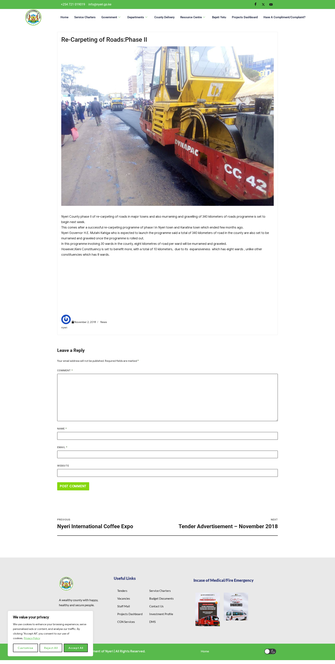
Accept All (75, 648)
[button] (270, 651)
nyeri (64, 327)
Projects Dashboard (245, 17)
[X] (263, 4)
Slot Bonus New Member (81, 276)
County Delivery (164, 17)
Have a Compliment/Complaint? (284, 17)
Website (63, 465)
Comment (65, 370)
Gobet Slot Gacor (77, 304)
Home (64, 17)
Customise (25, 648)
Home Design (73, 298)
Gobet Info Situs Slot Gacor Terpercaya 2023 (96, 282)
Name (62, 428)
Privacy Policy (32, 638)
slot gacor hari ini (76, 293)
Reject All (51, 648)
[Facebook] (255, 4)
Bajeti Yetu (219, 17)
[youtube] (271, 4)
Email (62, 447)
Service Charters (85, 17)
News (103, 322)
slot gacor (71, 287)
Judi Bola (70, 271)
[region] (50, 633)
